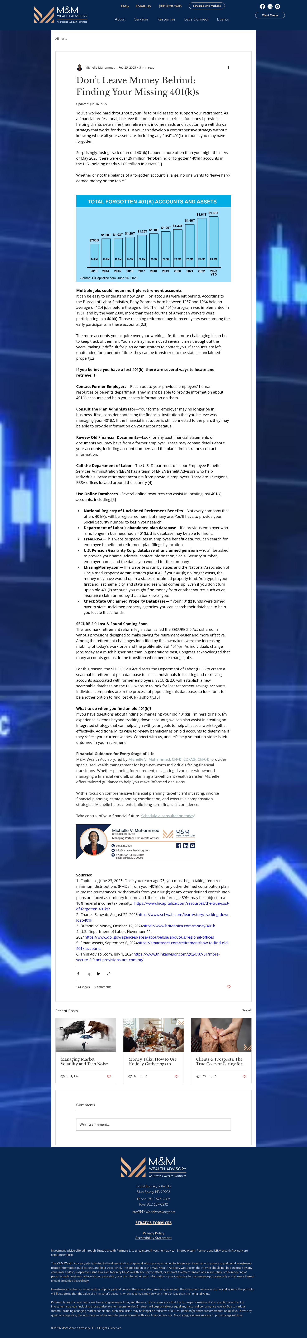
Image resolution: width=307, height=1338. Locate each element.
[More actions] (228, 67)
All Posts (61, 39)
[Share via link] (109, 974)
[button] (207, 6)
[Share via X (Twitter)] (88, 974)
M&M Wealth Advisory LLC (78, 1328)
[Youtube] (277, 6)
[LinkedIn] (270, 6)
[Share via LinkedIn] (99, 974)
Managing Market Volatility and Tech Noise (84, 1061)
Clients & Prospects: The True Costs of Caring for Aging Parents (219, 1061)
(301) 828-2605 (159, 1199)
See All (247, 1010)
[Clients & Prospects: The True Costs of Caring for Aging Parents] (221, 1035)
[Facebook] (262, 6)
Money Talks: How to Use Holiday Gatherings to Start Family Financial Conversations (152, 1061)
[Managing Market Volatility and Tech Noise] (86, 1035)
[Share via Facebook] (78, 974)
